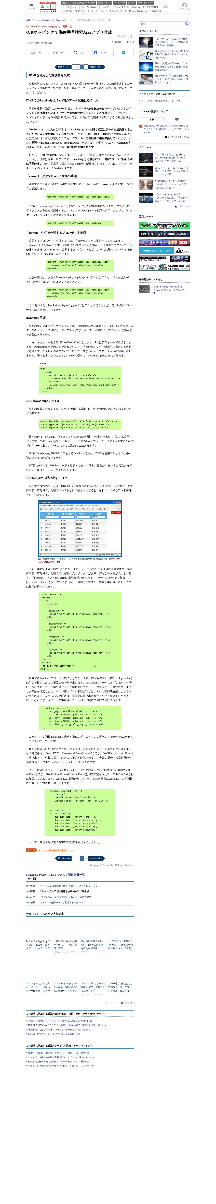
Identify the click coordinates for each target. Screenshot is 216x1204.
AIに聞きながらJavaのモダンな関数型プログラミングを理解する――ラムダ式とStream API (166, 129)
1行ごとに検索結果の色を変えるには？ (56, 850)
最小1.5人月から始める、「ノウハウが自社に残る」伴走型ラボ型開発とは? (171, 66)
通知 (62, 52)
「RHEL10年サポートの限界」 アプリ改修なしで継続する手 (93, 987)
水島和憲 (117, 42)
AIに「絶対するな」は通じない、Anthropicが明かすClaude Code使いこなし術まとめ (170, 157)
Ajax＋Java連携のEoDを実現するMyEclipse (62, 902)
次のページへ (96, 67)
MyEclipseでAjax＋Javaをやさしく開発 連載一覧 (55, 874)
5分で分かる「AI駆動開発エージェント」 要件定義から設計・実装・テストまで (172, 79)
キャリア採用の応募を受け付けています (160, 101)
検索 (187, 23)
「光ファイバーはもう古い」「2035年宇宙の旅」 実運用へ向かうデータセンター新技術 (171, 197)
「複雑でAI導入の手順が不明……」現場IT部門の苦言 (65, 945)
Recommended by (113, 1003)
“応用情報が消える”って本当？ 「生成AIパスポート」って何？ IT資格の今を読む (172, 184)
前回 (108, 88)
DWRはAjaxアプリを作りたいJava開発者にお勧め (65, 897)
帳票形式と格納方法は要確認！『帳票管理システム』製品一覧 (58, 1061)
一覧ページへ (184, 206)
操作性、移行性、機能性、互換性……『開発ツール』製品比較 (58, 1053)
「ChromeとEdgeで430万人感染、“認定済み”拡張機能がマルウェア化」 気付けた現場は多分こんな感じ (65, 990)
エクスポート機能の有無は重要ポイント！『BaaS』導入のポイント (61, 1057)
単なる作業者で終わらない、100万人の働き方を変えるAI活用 (93, 945)
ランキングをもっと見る (179, 137)
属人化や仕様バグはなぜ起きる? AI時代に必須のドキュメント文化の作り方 (172, 54)
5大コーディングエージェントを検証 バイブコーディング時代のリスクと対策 (172, 171)
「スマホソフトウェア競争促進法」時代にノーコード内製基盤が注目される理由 (171, 42)
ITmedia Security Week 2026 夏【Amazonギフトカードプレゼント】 (168, 290)
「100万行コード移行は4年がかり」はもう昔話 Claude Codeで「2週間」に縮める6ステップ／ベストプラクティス (121, 948)
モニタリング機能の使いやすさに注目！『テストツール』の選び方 (61, 1066)
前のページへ (64, 67)
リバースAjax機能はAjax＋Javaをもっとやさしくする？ (69, 886)
